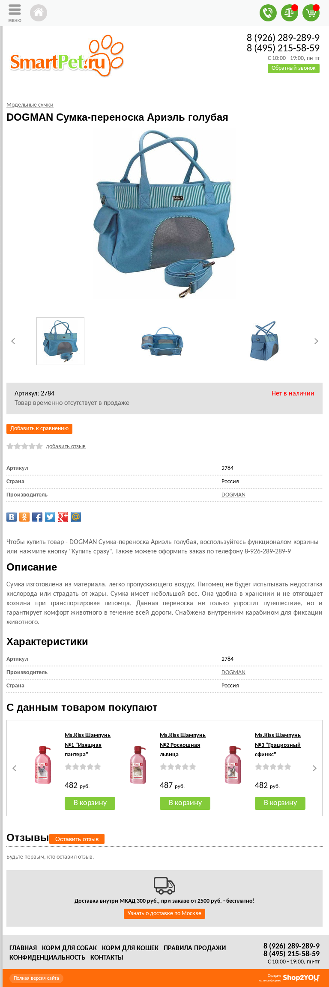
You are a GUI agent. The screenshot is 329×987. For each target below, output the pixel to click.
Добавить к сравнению (39, 428)
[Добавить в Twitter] (50, 517)
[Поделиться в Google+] (63, 517)
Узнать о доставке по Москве (164, 913)
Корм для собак (69, 948)
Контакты (106, 957)
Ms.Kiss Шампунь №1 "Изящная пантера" (88, 745)
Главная (23, 948)
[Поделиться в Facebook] (37, 517)
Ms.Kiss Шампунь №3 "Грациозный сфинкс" (278, 745)
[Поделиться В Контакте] (11, 517)
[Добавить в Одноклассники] (24, 517)
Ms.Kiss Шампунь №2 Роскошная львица (183, 745)
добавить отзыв (66, 446)
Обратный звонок (294, 68)
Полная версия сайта (36, 978)
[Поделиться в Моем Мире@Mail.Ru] (76, 517)
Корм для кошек (130, 948)
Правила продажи (195, 948)
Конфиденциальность (47, 957)
